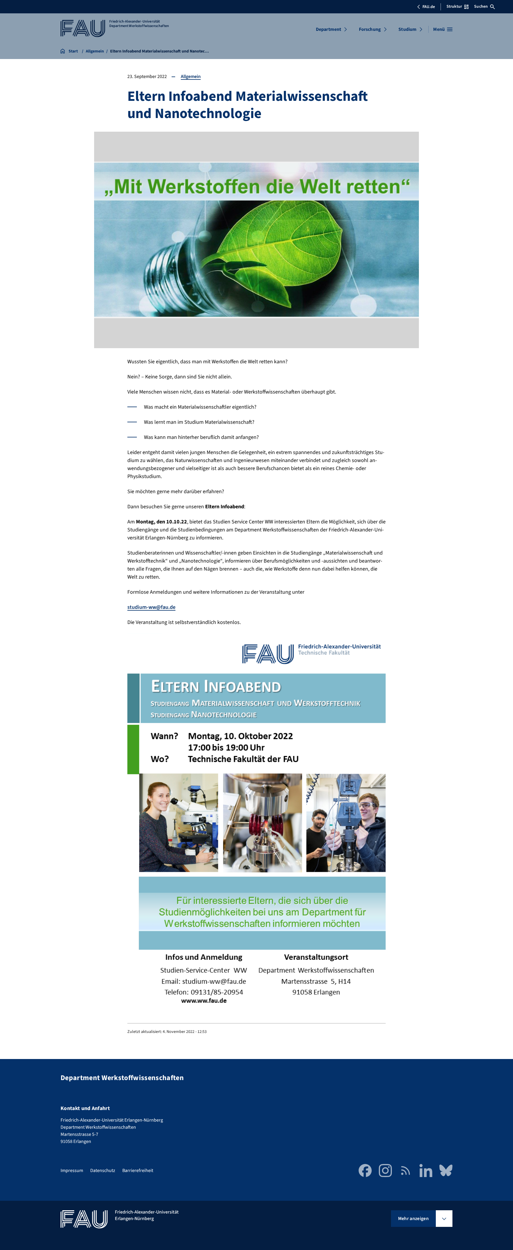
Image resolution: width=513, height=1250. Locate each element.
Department (328, 29)
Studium (407, 29)
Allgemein (191, 76)
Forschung (370, 29)
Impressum (72, 1170)
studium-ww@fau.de (151, 607)
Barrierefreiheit (137, 1170)
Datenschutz (102, 1170)
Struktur (454, 6)
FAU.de (428, 7)
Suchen (481, 6)
